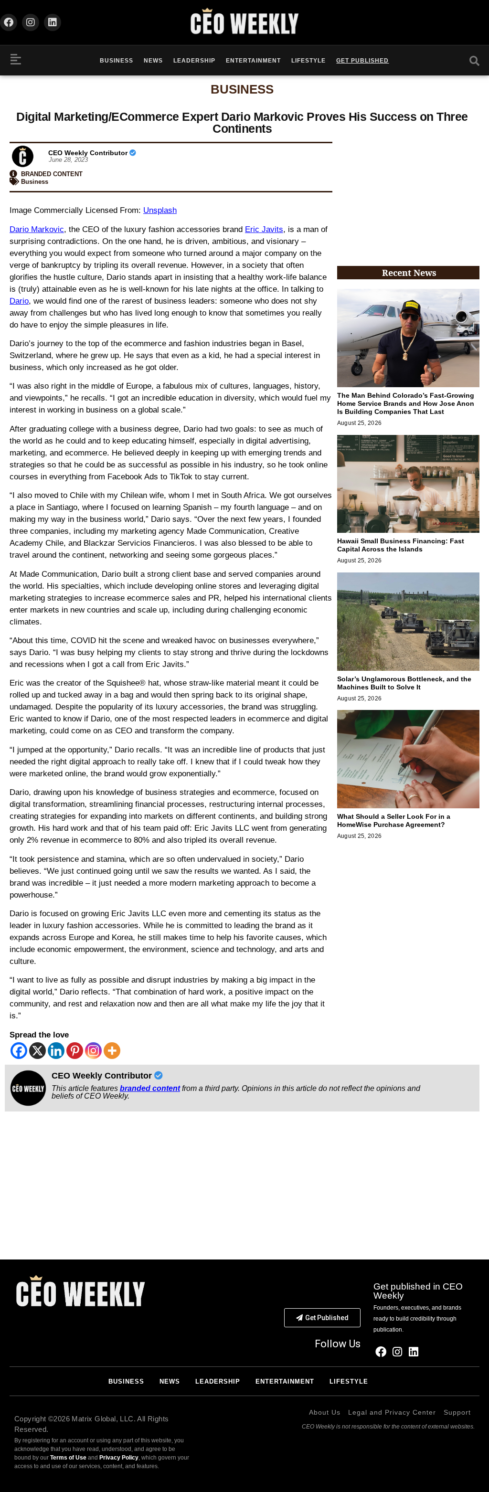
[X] (37, 1050)
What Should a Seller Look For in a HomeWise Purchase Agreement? (393, 820)
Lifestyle (308, 60)
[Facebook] (8, 22)
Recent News (409, 272)
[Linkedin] (52, 22)
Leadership (194, 60)
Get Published (362, 60)
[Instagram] (30, 22)
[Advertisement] (408, 196)
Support (457, 1412)
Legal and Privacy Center (392, 1412)
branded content (150, 1088)
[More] (112, 1050)
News (153, 60)
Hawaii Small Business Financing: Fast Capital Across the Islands (400, 545)
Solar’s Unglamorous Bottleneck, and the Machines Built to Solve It (404, 683)
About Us (324, 1412)
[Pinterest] (74, 1050)
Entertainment (253, 60)
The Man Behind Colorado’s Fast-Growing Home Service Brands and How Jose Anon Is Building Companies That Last (405, 403)
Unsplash (160, 210)
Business (116, 60)
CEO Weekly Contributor (88, 153)
